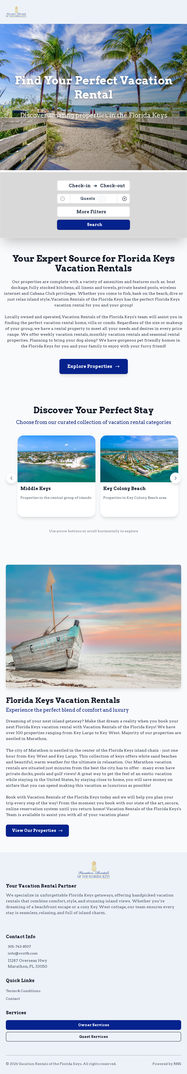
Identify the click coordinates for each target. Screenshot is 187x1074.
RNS (177, 1064)
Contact (13, 999)
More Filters (91, 211)
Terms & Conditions (23, 991)
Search (94, 224)
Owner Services (93, 1025)
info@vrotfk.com (22, 953)
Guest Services (93, 1037)
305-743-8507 (19, 946)
